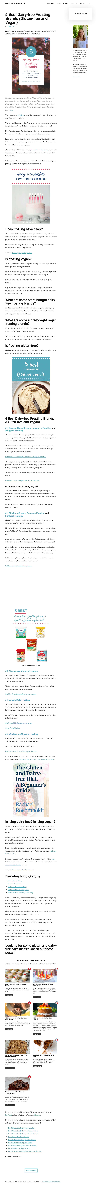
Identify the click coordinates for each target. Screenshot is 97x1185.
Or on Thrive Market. (12, 696)
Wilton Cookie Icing (15, 849)
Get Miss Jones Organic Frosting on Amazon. (20, 662)
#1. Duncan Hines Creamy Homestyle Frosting (28, 427)
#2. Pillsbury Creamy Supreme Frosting (25, 513)
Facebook (8, 1083)
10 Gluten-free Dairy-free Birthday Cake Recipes (43, 953)
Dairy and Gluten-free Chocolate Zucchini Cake (15, 1061)
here (11, 110)
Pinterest (37, 1083)
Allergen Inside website (13, 833)
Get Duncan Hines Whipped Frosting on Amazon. (22, 480)
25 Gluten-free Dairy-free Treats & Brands (22, 1114)
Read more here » (77, 76)
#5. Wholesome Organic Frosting (21, 702)
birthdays (21, 115)
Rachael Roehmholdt (15, 3)
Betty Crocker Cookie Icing (17, 855)
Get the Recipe (10, 1036)
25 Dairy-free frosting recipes (22, 252)
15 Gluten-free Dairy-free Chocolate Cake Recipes (16, 987)
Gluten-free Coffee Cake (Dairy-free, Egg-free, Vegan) (16, 1024)
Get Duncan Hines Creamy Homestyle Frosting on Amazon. (25, 456)
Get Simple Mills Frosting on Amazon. (18, 691)
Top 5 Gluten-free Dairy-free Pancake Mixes (23, 1099)
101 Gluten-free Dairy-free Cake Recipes (42, 987)
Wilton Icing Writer (14, 852)
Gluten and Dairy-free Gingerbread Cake (43, 1024)
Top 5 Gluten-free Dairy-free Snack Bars (21, 1096)
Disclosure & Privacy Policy (51, 1150)
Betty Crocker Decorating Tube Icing (20, 861)
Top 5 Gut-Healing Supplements (19, 1117)
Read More (9, 964)
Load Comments (31, 1139)
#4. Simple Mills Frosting (17, 668)
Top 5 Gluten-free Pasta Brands (18, 1105)
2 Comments (10, 26)
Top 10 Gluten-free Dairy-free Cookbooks (22, 1108)
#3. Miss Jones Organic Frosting (21, 639)
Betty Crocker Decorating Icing (18, 858)
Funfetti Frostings (14, 515)
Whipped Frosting (14, 430)
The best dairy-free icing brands (23, 838)
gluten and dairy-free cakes (39, 150)
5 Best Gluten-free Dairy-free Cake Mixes (16, 953)
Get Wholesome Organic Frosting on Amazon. (21, 720)
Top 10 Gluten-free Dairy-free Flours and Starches (25, 1120)
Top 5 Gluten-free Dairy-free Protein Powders (23, 1102)
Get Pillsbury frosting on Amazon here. (18, 566)
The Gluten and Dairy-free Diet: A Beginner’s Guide (36, 728)
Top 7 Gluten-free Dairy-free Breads (20, 1111)
